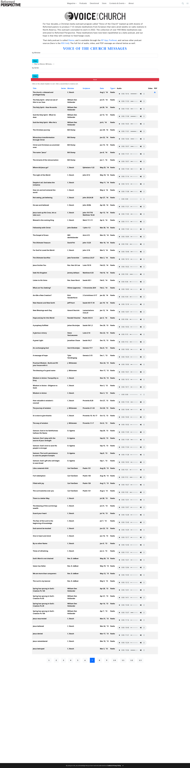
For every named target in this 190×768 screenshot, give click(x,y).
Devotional (94, 3)
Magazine (71, 3)
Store (104, 3)
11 (123, 660)
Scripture (86, 88)
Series (63, 88)
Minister (70, 88)
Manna (71, 40)
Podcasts (83, 3)
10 (114, 660)
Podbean (113, 40)
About (131, 3)
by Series (35, 68)
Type (112, 88)
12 (132, 660)
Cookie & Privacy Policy (114, 765)
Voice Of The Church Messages (95, 48)
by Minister (36, 53)
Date (102, 88)
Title (34, 88)
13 (140, 660)
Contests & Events (116, 3)
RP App (104, 40)
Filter (35, 61)
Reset (95, 80)
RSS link (65, 43)
